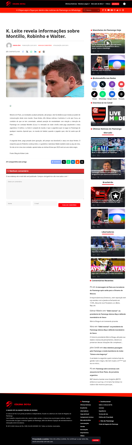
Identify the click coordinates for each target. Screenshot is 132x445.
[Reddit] (117, 10)
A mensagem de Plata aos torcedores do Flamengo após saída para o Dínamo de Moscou (107, 290)
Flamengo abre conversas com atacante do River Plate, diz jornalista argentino (104, 372)
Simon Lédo (17, 45)
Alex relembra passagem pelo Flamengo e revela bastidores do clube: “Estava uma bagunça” (106, 351)
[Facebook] (103, 10)
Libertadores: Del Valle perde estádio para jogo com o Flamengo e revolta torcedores (107, 272)
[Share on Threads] (44, 52)
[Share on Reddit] (39, 52)
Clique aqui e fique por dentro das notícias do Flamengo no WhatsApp (49, 10)
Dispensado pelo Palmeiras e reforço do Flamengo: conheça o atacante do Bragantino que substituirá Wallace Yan (106, 172)
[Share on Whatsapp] (31, 52)
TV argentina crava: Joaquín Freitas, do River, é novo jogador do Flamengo (106, 151)
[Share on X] (27, 52)
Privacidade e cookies (40, 439)
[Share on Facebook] (23, 52)
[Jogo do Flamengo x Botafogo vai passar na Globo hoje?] (108, 219)
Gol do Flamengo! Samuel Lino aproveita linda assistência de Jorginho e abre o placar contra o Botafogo (106, 46)
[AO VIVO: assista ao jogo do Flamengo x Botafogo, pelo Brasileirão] (108, 65)
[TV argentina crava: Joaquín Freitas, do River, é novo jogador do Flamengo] (108, 147)
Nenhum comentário (45, 45)
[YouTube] (108, 10)
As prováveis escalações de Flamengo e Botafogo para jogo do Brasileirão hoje (106, 201)
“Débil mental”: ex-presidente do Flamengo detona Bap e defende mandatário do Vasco (108, 314)
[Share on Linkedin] (35, 52)
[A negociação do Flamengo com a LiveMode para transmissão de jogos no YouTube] (108, 116)
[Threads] (123, 10)
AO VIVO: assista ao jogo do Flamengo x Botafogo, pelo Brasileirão (106, 69)
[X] (105, 10)
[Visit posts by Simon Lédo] (9, 45)
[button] (96, 440)
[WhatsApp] (120, 10)
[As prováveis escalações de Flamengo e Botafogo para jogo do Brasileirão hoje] (108, 197)
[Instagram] (114, 10)
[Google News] (111, 10)
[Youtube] (121, 85)
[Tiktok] (94, 95)
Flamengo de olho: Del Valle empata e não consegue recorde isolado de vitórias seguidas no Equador (107, 250)
